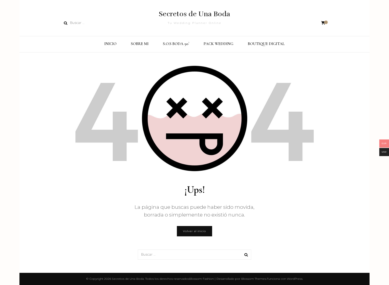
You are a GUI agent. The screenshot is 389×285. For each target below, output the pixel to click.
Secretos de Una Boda (194, 14)
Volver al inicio (194, 231)
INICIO (110, 43)
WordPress (294, 279)
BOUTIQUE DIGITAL (266, 43)
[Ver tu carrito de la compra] (323, 23)
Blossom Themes (253, 279)
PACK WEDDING (218, 43)
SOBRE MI (140, 43)
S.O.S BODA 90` (176, 43)
